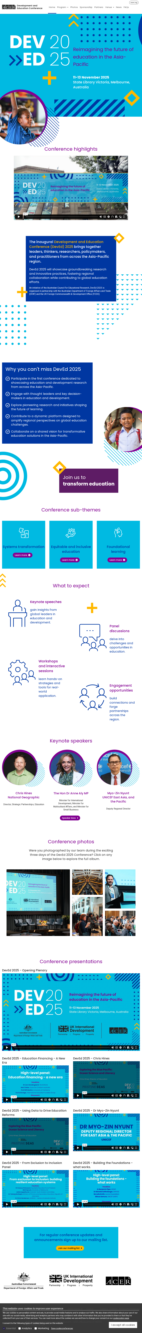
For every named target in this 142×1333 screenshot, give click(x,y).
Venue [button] (108, 7)
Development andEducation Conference (29, 7)
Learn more (23, 555)
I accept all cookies (123, 1325)
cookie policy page (121, 1318)
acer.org (133, 2)
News (119, 7)
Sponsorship (86, 7)
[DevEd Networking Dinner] (87, 916)
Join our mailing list (69, 1248)
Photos (74, 7)
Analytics (27, 1328)
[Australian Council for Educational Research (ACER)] (9, 7)
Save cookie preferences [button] (62, 1328)
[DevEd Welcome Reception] (87, 882)
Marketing (43, 1328)
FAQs (126, 7)
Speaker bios (69, 818)
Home (52, 7)
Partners (98, 7)
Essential (11, 1328)
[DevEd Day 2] (120, 889)
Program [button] (62, 7)
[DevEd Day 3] (120, 923)
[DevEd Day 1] (38, 902)
